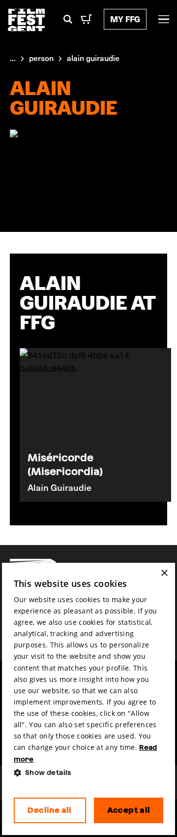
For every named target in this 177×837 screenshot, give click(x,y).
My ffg (125, 19)
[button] (89, 772)
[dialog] (89, 699)
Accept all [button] (128, 810)
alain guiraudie (93, 57)
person (41, 57)
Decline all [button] (49, 810)
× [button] (164, 573)
